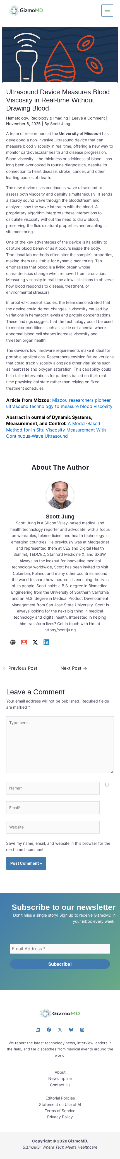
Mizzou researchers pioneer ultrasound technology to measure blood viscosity (59, 403)
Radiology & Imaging (49, 118)
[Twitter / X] (35, 642)
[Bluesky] (71, 1029)
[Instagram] (82, 1029)
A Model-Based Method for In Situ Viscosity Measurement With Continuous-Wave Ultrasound (56, 430)
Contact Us (60, 1084)
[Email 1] (24, 642)
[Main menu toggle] (107, 10)
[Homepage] (13, 642)
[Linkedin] (46, 642)
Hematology (17, 118)
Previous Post (20, 668)
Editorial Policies (60, 1098)
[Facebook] (49, 1029)
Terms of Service (60, 1110)
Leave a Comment (88, 118)
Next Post (74, 668)
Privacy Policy (60, 1116)
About (60, 1072)
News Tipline (60, 1078)
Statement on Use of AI (60, 1104)
